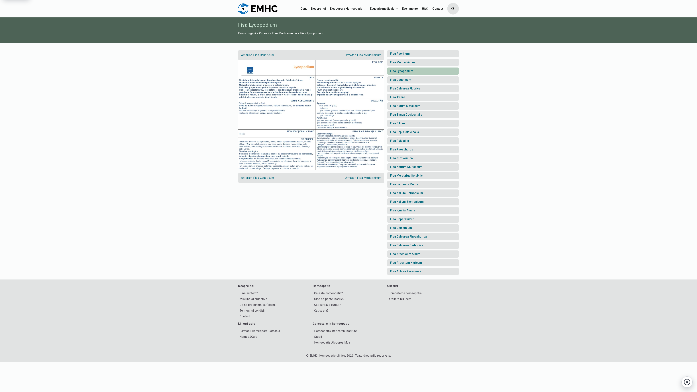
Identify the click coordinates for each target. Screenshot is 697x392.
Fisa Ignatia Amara (402, 210)
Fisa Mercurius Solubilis (406, 175)
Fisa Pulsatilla (399, 140)
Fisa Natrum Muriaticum (406, 167)
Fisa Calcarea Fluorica (405, 88)
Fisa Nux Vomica (401, 158)
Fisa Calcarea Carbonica (406, 245)
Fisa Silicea (397, 123)
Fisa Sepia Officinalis (404, 132)
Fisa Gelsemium (401, 228)
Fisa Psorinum (399, 53)
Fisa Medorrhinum (402, 62)
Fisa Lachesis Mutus (404, 184)
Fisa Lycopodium (401, 71)
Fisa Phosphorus (401, 149)
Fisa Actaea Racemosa (405, 271)
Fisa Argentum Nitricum (406, 262)
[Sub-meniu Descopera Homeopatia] (365, 9)
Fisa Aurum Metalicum (405, 106)
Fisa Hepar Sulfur (402, 219)
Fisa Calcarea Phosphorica (408, 236)
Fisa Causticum (400, 79)
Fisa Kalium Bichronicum (406, 201)
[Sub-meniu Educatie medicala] (397, 9)
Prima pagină (247, 33)
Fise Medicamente (284, 33)
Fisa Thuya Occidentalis (406, 114)
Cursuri (264, 33)
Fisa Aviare (397, 97)
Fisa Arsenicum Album (405, 254)
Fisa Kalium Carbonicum (406, 193)
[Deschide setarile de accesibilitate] (687, 382)
